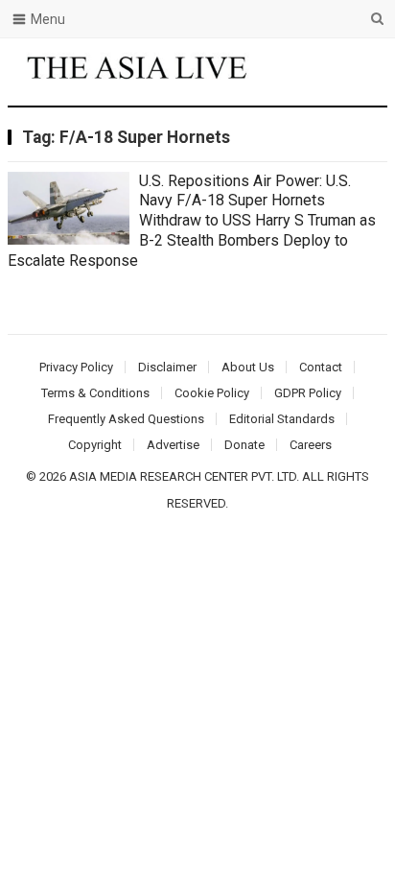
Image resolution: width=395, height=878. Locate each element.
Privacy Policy (76, 367)
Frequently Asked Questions (126, 419)
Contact (320, 367)
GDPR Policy (307, 393)
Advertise (173, 445)
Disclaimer (167, 367)
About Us (247, 367)
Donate (244, 445)
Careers (311, 445)
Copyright (95, 445)
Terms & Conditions (95, 393)
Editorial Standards (282, 419)
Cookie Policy (211, 393)
